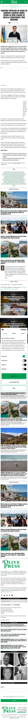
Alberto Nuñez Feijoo (8, 172)
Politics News (16, 163)
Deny (14, 388)
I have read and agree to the (13, 696)
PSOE (18, 181)
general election (6, 174)
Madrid (7, 6)
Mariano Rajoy (20, 176)
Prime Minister (12, 181)
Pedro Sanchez (22, 179)
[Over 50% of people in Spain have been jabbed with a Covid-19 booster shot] (14, 309)
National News (14, 6)
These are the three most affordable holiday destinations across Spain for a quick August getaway (13, 261)
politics (6, 181)
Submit (14, 700)
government (13, 174)
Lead (3, 6)
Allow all (14, 376)
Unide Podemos (23, 183)
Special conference (6, 183)
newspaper (21, 178)
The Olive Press (15, 183)
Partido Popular (13, 179)
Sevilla (25, 6)
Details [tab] (14, 333)
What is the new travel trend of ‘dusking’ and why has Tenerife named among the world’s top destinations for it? (14, 212)
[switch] (24, 360)
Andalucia (17, 172)
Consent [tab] (5, 333)
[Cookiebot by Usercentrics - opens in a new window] (20, 330)
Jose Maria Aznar (7, 176)
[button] (26, 601)
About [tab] (22, 333)
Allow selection (14, 382)
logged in (9, 284)
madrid (14, 176)
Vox (14, 185)
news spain (14, 178)
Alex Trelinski (15, 22)
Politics (20, 6)
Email (3, 687)
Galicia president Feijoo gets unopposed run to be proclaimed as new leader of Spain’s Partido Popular (15, 155)
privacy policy (20, 696)
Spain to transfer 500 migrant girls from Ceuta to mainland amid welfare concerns (13, 237)
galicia (21, 172)
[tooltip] (6, 278)
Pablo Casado (6, 179)
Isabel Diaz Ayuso (21, 174)
